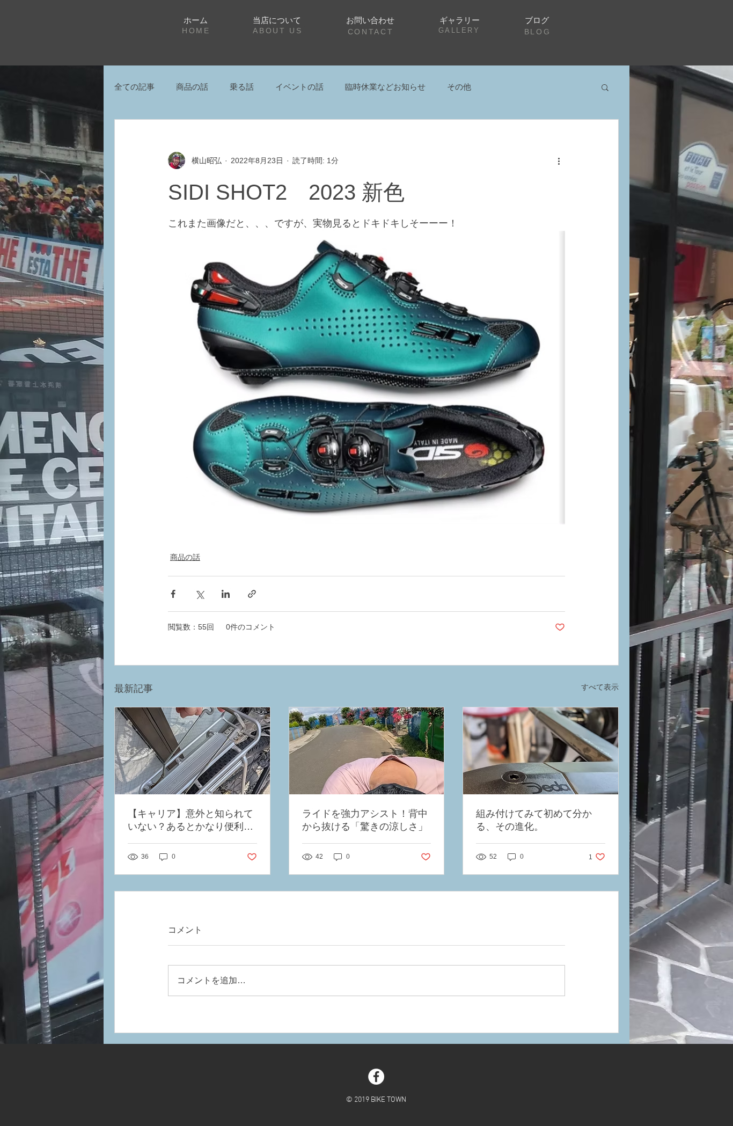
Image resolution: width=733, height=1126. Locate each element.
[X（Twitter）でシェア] (199, 594)
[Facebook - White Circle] (376, 1077)
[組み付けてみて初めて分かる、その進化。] (540, 750)
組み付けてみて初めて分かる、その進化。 (534, 820)
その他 (459, 86)
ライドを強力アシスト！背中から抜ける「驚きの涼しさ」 (365, 820)
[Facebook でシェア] (173, 594)
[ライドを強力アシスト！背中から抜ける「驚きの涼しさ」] (366, 750)
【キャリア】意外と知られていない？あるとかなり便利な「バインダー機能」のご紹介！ (190, 820)
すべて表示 (600, 687)
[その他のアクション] (558, 160)
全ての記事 (134, 86)
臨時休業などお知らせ (385, 86)
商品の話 (192, 86)
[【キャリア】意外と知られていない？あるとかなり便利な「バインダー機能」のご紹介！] (192, 750)
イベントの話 (299, 86)
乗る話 (242, 86)
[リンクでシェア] (252, 594)
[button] (605, 87)
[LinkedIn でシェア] (226, 594)
